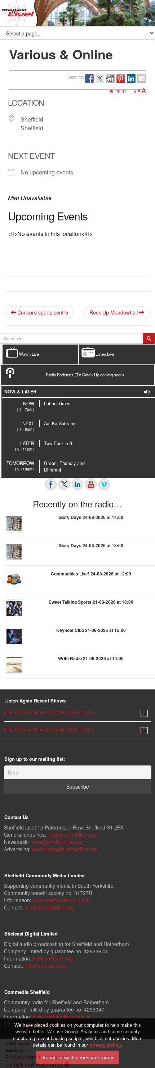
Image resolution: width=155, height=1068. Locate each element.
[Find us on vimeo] (104, 484)
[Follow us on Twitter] (64, 484)
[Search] (149, 338)
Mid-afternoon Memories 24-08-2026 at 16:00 (48, 712)
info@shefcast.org (45, 965)
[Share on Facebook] (89, 78)
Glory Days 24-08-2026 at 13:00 (90, 545)
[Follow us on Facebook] (51, 484)
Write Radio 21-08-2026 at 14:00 (91, 658)
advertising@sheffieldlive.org (65, 849)
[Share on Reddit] (110, 78)
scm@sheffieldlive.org (50, 907)
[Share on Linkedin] (131, 78)
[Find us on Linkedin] (77, 484)
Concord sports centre (42, 312)
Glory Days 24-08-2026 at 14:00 (90, 517)
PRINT (120, 91)
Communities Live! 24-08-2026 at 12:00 (91, 573)
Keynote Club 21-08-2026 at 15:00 (91, 630)
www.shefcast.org (53, 958)
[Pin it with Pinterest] (120, 78)
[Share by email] (141, 78)
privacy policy (105, 1045)
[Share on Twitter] (100, 78)
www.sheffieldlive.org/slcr (61, 1016)
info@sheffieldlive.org (72, 834)
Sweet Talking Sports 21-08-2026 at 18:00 (91, 602)
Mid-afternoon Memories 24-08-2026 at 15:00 (48, 729)
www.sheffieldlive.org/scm (62, 900)
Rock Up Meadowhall (114, 312)
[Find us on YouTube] (91, 484)
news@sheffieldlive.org (56, 841)
